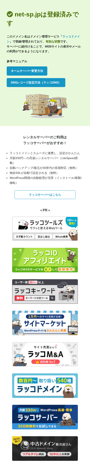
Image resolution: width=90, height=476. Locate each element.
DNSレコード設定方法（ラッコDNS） (36, 82)
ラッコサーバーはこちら (45, 194)
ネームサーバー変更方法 (27, 70)
